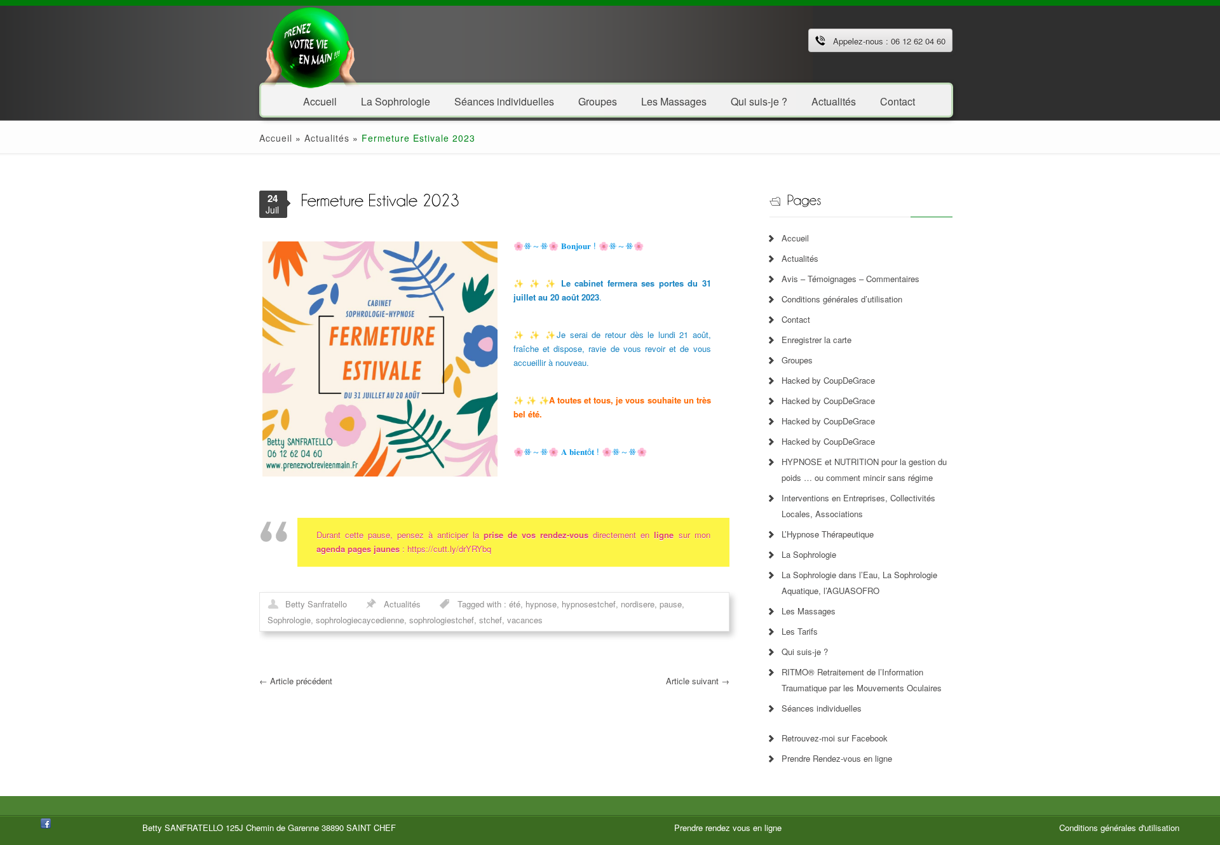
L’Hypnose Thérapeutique (828, 534)
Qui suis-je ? (759, 100)
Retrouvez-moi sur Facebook (835, 738)
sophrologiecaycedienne (360, 620)
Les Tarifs (800, 631)
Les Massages (674, 100)
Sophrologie (289, 620)
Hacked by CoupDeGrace (828, 380)
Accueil (320, 100)
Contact (897, 100)
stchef (490, 620)
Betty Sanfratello (316, 604)
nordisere (637, 604)
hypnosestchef (589, 604)
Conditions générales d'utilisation (1119, 827)
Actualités (833, 100)
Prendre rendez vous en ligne (728, 827)
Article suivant (697, 681)
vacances (525, 620)
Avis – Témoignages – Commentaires (850, 279)
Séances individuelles (504, 100)
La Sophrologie (395, 100)
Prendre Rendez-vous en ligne (837, 758)
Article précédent (295, 681)
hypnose (541, 604)
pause (671, 604)
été (514, 604)
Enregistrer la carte (816, 340)
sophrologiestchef (441, 620)
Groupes (597, 100)
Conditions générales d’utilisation (842, 299)
